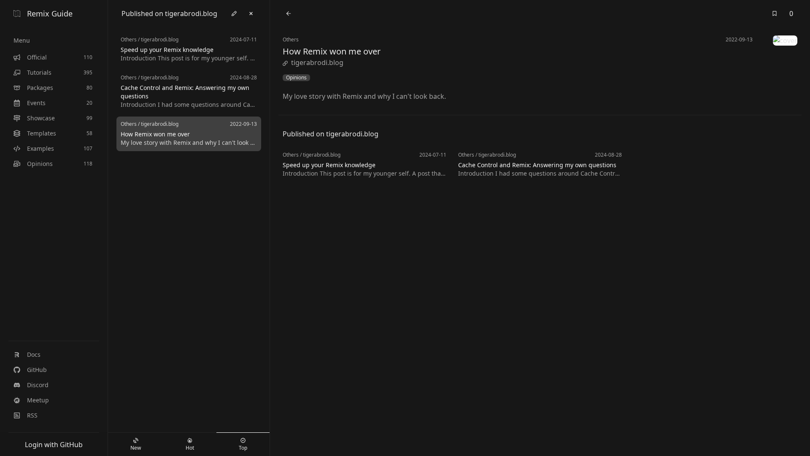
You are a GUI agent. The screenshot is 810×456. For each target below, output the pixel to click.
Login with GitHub (54, 444)
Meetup (38, 400)
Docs (33, 354)
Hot (190, 447)
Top (243, 447)
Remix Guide (50, 13)
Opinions (296, 77)
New (135, 447)
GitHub (37, 370)
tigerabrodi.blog (317, 62)
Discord (38, 385)
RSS (32, 415)
